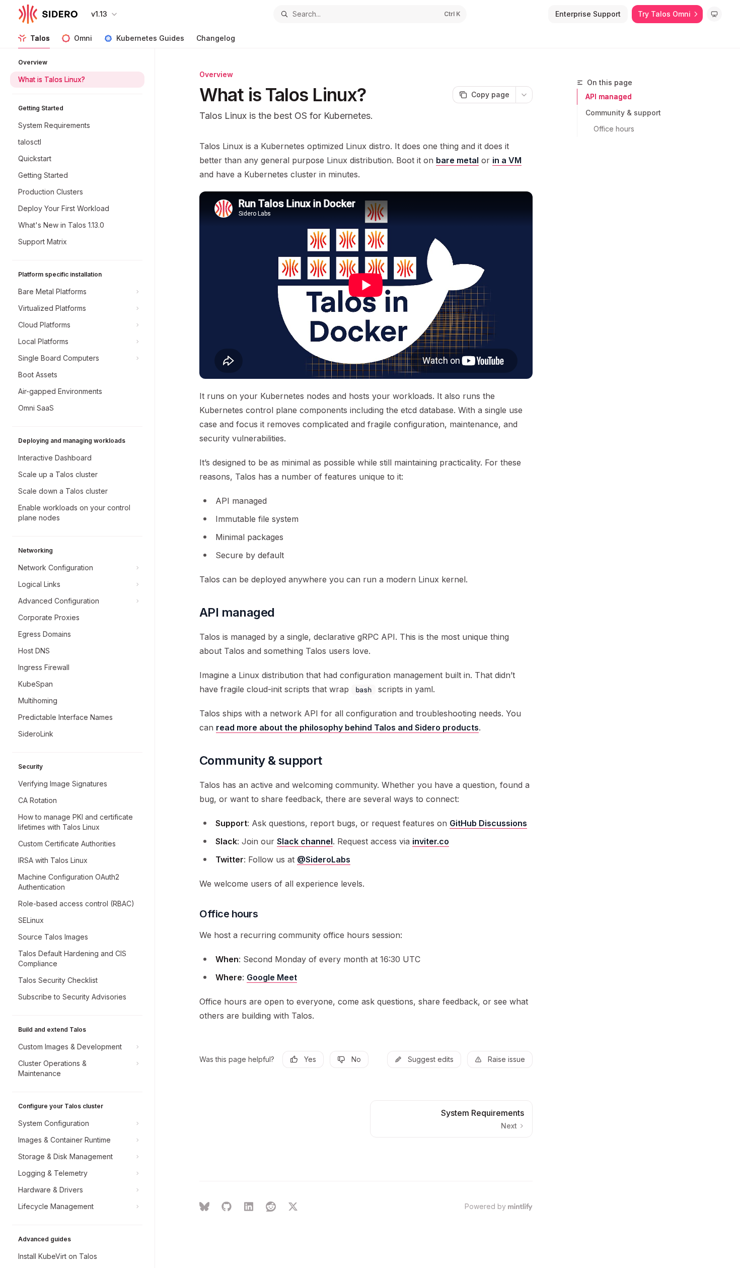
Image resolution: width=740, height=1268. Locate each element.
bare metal (457, 160)
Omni (83, 38)
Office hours (614, 128)
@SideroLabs (323, 859)
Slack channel (305, 841)
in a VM (507, 160)
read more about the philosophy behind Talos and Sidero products (347, 727)
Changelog (215, 38)
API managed (608, 96)
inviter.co (430, 841)
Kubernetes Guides (150, 38)
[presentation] (82, 658)
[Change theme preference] (714, 14)
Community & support (623, 112)
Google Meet (272, 977)
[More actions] (524, 94)
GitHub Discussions (488, 823)
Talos (40, 38)
